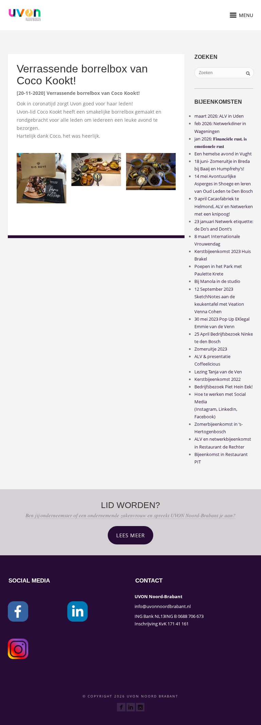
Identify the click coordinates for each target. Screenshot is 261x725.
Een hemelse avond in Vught (223, 154)
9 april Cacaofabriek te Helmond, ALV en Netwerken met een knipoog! (223, 206)
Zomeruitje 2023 (210, 349)
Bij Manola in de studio (217, 281)
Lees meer (130, 535)
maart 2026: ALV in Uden (219, 116)
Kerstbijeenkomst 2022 (217, 379)
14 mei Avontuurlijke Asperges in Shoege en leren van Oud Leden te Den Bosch (223, 183)
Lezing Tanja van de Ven (218, 372)
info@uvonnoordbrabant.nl (163, 606)
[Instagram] (140, 707)
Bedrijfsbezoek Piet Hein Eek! (223, 387)
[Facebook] (121, 707)
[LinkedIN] (130, 707)
